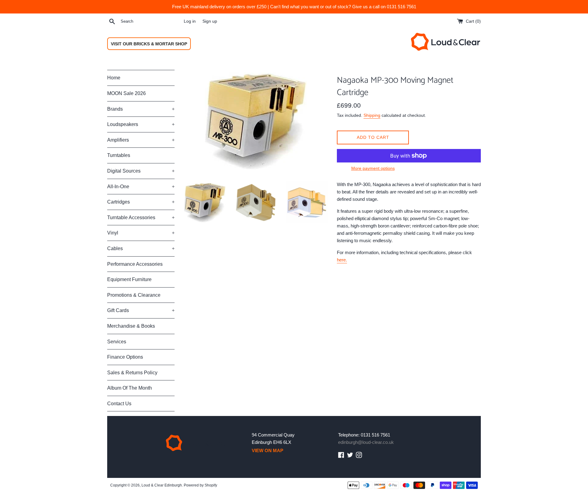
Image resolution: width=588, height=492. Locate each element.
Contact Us (119, 403)
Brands (141, 109)
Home (113, 77)
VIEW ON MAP (267, 450)
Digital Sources (141, 171)
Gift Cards (141, 310)
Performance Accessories (135, 264)
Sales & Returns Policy (132, 372)
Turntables (118, 155)
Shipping (372, 115)
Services (116, 341)
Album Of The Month (129, 388)
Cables (141, 248)
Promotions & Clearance (133, 295)
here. (342, 259)
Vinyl (141, 232)
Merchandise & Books (131, 326)
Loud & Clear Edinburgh (161, 485)
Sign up (209, 21)
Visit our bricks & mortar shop (149, 43)
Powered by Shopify (200, 485)
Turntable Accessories (141, 217)
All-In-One (141, 186)
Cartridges (141, 201)
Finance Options (125, 357)
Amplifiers (141, 140)
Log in (190, 21)
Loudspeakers (141, 124)
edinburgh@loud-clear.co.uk (366, 442)
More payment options (373, 168)
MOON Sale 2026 (126, 93)
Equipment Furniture (129, 279)
